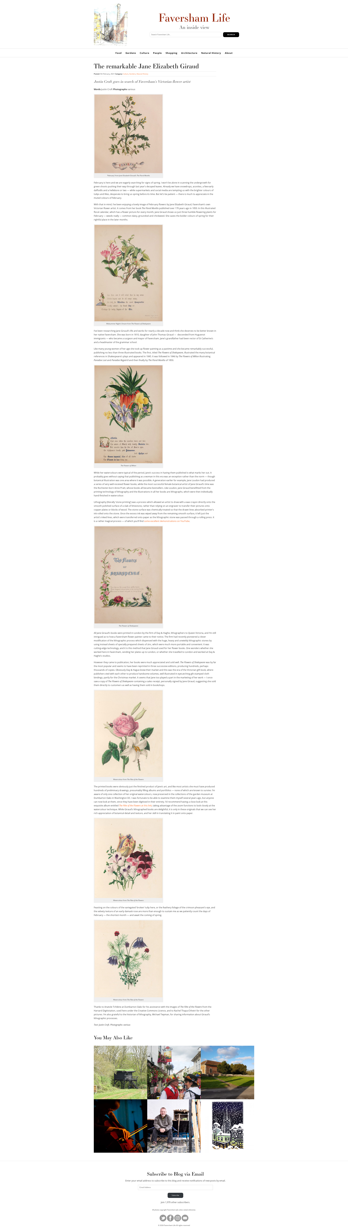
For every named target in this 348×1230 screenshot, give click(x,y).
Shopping (171, 53)
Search (231, 35)
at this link (135, 805)
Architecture (189, 53)
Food (118, 53)
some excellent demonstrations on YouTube (166, 521)
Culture (144, 53)
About (229, 53)
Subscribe (175, 1195)
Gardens (130, 53)
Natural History (211, 53)
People (157, 53)
